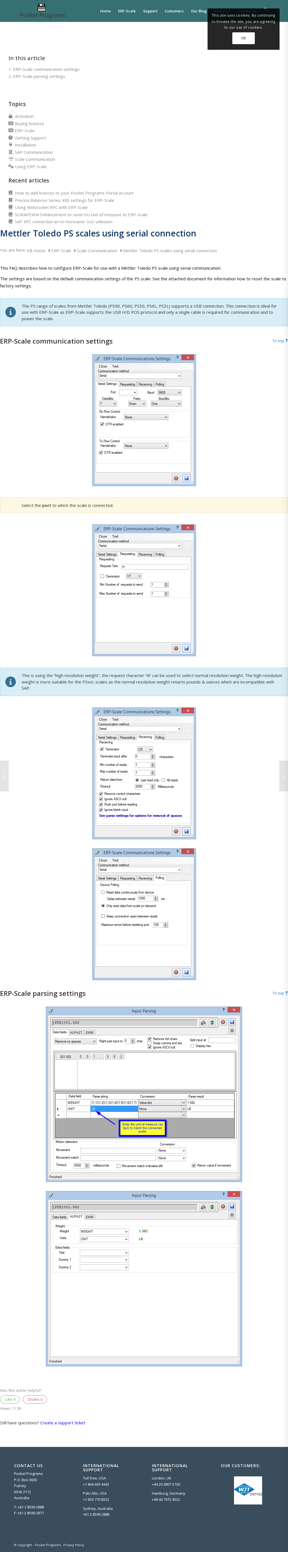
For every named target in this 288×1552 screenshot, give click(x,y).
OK (243, 38)
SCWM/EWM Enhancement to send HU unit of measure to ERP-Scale (81, 214)
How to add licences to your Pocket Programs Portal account (74, 193)
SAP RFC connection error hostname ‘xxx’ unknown (63, 221)
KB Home (37, 250)
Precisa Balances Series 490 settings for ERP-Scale (64, 200)
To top (278, 341)
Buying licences (29, 123)
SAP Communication (34, 152)
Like (10, 1399)
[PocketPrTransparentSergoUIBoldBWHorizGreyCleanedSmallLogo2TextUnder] (42, 11)
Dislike (35, 1399)
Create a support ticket (62, 1422)
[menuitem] (105, 11)
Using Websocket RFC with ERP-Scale (51, 207)
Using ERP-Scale (31, 166)
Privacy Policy (73, 1545)
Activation (24, 116)
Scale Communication (35, 159)
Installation (25, 145)
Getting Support (30, 138)
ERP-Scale (25, 130)
